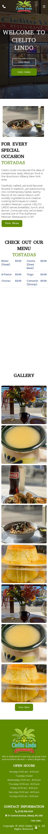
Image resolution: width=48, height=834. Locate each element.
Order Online (36, 821)
